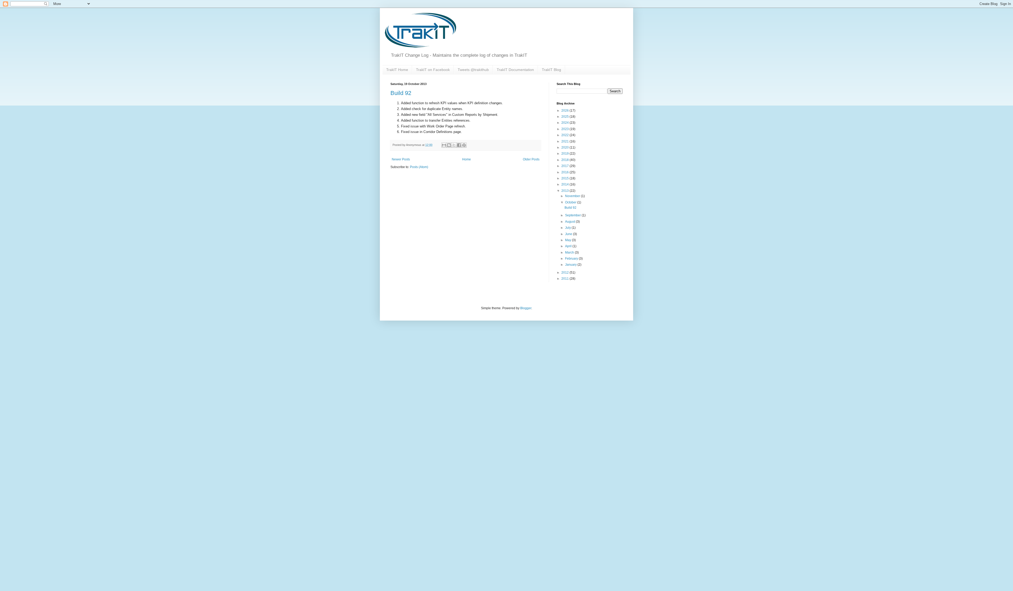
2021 (565, 141)
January (571, 264)
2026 (565, 110)
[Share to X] (454, 145)
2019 (565, 153)
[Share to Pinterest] (464, 145)
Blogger (525, 308)
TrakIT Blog (551, 70)
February (572, 258)
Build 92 (400, 93)
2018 (565, 160)
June (569, 234)
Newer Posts (401, 159)
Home (466, 159)
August (570, 221)
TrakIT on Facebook (433, 70)
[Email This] (444, 145)
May (568, 240)
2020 (565, 147)
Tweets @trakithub (473, 70)
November (573, 196)
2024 (565, 123)
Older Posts (531, 159)
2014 (565, 184)
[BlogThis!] (449, 145)
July (568, 228)
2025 (565, 116)
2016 (565, 172)
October (571, 202)
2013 (565, 191)
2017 (565, 166)
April (568, 246)
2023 (565, 129)
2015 (565, 178)
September (573, 215)
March (570, 252)
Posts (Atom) (419, 167)
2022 (565, 135)
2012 (565, 272)
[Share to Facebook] (459, 145)
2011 (565, 278)
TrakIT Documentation (515, 70)
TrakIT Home (397, 70)
